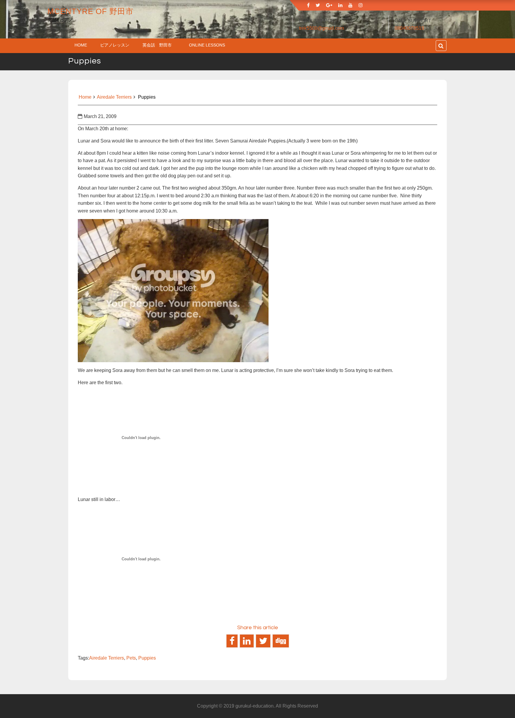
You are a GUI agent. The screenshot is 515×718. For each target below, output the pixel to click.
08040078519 (409, 28)
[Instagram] (361, 5)
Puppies (147, 657)
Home (81, 45)
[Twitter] (318, 5)
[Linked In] (340, 5)
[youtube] (350, 5)
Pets (131, 657)
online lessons (207, 45)
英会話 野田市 (159, 45)
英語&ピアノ (60, 19)
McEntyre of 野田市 (90, 11)
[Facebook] (308, 5)
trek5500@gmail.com (321, 28)
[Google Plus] (329, 5)
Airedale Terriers (114, 97)
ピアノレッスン (114, 45)
